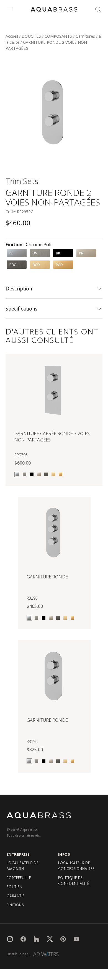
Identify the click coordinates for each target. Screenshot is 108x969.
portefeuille (19, 877)
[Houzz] (36, 939)
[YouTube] (76, 939)
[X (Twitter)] (50, 939)
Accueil (12, 36)
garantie (16, 896)
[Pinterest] (63, 939)
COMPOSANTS (58, 36)
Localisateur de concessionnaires (76, 866)
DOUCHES (31, 36)
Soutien (14, 887)
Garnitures (85, 36)
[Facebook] (23, 939)
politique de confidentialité (73, 880)
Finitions (15, 905)
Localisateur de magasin (22, 866)
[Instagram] (10, 939)
